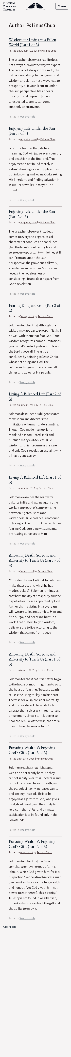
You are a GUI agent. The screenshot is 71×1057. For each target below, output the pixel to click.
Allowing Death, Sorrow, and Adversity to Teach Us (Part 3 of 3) (34, 560)
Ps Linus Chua (48, 50)
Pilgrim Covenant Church (10, 6)
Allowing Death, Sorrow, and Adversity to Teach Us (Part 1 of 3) (34, 659)
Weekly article (27, 116)
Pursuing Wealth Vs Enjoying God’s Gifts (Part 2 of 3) (32, 844)
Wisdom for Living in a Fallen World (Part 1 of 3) (32, 42)
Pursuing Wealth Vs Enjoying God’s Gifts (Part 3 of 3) (32, 750)
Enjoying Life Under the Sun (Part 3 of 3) (32, 131)
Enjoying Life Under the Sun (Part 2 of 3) (32, 214)
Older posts (9, 926)
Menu (62, 6)
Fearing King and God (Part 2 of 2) (34, 308)
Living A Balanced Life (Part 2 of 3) (35, 396)
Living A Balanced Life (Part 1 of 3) (35, 479)
